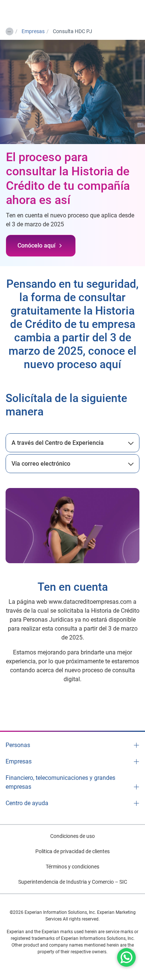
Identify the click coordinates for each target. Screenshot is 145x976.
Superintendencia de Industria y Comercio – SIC (72, 882)
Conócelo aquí (36, 245)
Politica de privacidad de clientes (72, 851)
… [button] (9, 30)
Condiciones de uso (72, 836)
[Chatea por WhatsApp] (126, 957)
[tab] (72, 442)
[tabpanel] (72, 442)
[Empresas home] (32, 11)
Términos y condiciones (72, 867)
